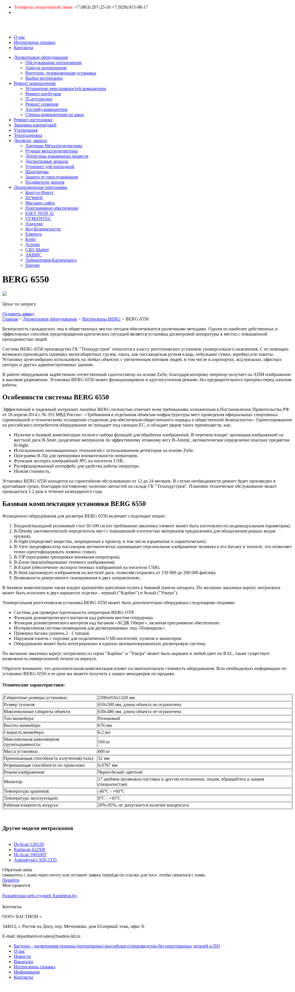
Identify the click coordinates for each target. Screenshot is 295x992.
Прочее (32, 265)
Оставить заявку (18, 313)
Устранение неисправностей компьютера (65, 88)
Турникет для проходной (49, 166)
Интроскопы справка (34, 42)
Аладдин (34, 223)
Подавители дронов (45, 182)
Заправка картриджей (35, 124)
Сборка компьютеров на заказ (54, 114)
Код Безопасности (43, 228)
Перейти (10, 880)
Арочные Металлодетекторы (53, 145)
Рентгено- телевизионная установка (60, 72)
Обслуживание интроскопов (53, 62)
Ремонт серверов (41, 104)
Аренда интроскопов (46, 67)
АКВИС (33, 254)
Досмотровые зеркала (46, 161)
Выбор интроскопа (44, 78)
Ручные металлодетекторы (51, 150)
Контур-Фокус (39, 192)
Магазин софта (40, 202)
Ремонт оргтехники (33, 119)
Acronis (32, 244)
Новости (22, 956)
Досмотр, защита (30, 140)
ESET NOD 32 (39, 213)
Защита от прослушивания (51, 176)
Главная (10, 319)
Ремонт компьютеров (35, 83)
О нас (19, 37)
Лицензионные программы (40, 187)
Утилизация (25, 130)
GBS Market (37, 249)
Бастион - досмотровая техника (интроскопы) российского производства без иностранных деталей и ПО (117, 945)
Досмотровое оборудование (41, 57)
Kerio (30, 239)
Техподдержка (28, 135)
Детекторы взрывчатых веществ (56, 156)
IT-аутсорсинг (39, 98)
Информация (26, 971)
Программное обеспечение (51, 208)
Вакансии (23, 961)
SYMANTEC (38, 218)
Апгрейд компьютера (46, 109)
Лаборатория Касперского (51, 260)
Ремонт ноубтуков (43, 93)
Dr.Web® (34, 197)
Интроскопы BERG (101, 319)
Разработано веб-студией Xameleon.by (39, 895)
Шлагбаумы (37, 171)
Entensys (33, 234)
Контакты (23, 47)
